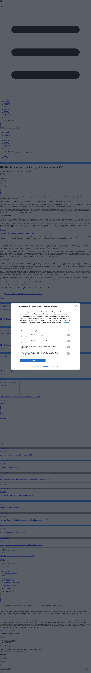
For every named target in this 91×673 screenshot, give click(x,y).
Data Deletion (35, 366)
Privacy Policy (55, 366)
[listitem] (45, 331)
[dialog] (45, 336)
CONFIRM (32, 360)
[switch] (67, 335)
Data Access (45, 366)
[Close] (76, 307)
